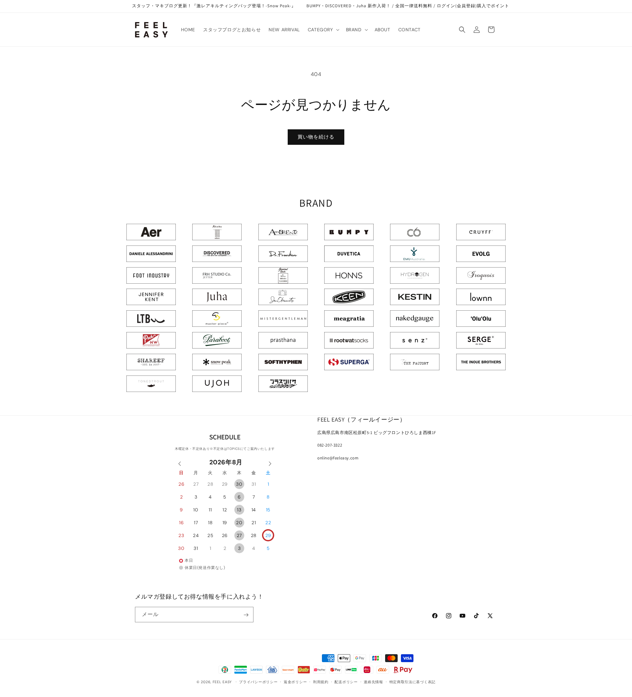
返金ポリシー (295, 681)
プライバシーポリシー (258, 681)
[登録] (246, 615)
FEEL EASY (222, 682)
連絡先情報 (373, 681)
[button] (323, 30)
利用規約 (321, 681)
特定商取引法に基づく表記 (412, 681)
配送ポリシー (345, 681)
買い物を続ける (316, 137)
